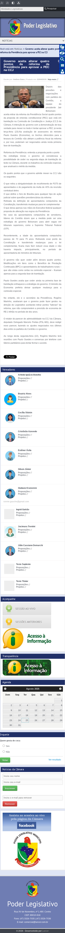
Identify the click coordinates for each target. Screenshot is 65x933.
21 (52, 715)
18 (27, 715)
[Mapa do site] (18, 3)
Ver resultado (55, 759)
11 (27, 710)
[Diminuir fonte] (2, 3)
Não (7, 752)
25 (27, 720)
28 (52, 720)
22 (61, 715)
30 (11, 725)
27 (43, 720)
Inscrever (10, 788)
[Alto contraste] (13, 3)
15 (61, 710)
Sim (7, 746)
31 (19, 725)
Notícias (18, 48)
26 (36, 720)
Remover (10, 803)
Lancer (45, 931)
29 (61, 720)
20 (43, 715)
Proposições (24, 378)
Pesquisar (51, 8)
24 (19, 720)
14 (52, 710)
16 (11, 715)
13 (43, 710)
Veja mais (52, 79)
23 (11, 720)
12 (36, 710)
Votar (5, 760)
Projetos (22, 381)
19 (36, 715)
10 (19, 710)
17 (19, 715)
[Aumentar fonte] (7, 3)
